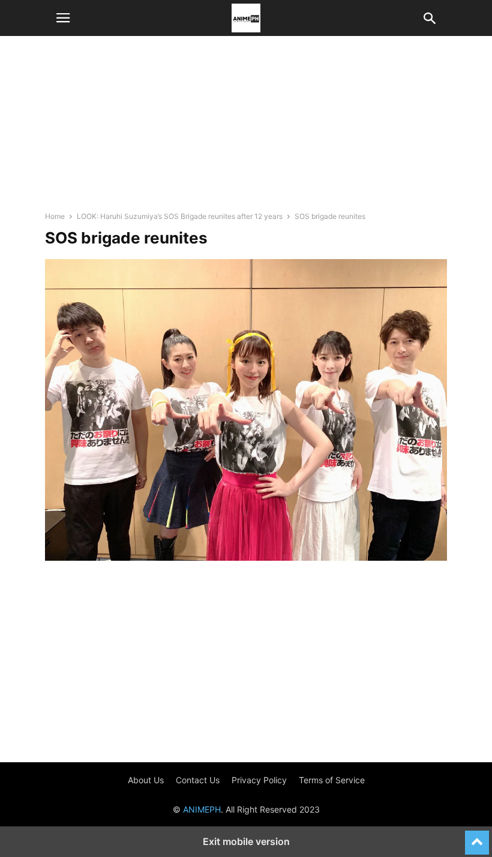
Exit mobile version (246, 841)
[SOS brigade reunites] (246, 557)
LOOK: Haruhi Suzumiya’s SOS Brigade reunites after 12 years (180, 216)
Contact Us (198, 780)
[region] (246, 129)
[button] (63, 18)
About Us (146, 780)
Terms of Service (332, 780)
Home (55, 216)
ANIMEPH (202, 809)
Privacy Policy (259, 780)
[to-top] (477, 837)
